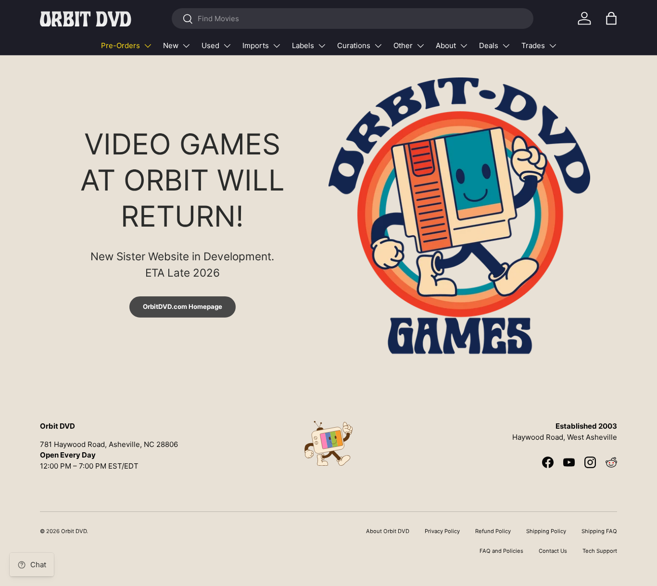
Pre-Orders (120, 45)
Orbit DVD (74, 531)
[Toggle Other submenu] (420, 45)
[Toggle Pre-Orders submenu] (147, 45)
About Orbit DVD (387, 531)
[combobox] (352, 18)
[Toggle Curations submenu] (378, 45)
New (170, 45)
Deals (488, 45)
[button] (611, 18)
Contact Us (553, 551)
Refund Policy (493, 531)
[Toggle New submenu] (186, 45)
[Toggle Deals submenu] (506, 45)
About (446, 45)
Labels (303, 45)
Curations (353, 45)
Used (210, 45)
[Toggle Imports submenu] (276, 45)
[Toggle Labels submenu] (322, 45)
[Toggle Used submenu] (227, 45)
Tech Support (599, 551)
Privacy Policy (442, 531)
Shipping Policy (546, 531)
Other (403, 45)
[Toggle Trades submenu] (552, 45)
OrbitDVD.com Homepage (182, 306)
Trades (533, 45)
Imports (255, 45)
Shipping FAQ (599, 531)
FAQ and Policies (501, 551)
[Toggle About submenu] (463, 45)
